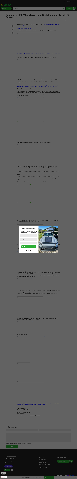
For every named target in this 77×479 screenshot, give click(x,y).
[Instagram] (28, 250)
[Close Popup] (56, 227)
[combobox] (4, 477)
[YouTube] (30, 250)
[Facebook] (27, 250)
